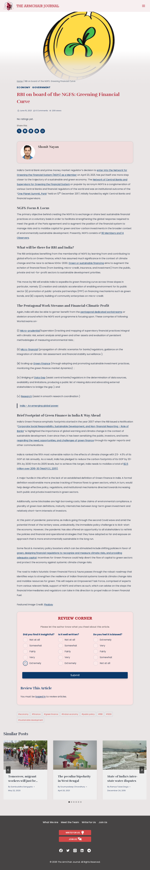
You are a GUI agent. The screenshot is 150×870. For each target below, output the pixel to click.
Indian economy (70, 714)
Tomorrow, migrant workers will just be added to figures (22, 781)
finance (36, 714)
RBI (100, 714)
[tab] (69, 802)
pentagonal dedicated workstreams (101, 312)
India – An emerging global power (39, 405)
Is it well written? (68, 634)
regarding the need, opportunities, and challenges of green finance (55, 440)
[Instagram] (75, 850)
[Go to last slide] (8, 769)
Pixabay (48, 604)
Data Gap (39, 377)
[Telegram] (89, 850)
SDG (108, 714)
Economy (23, 87)
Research (26, 396)
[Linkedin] (82, 850)
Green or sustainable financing (86, 263)
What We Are (50, 822)
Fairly (32, 651)
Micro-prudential (30, 330)
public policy (88, 714)
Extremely (35, 663)
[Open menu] (143, 6)
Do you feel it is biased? (107, 634)
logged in (40, 696)
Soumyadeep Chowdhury (72, 786)
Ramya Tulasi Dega (119, 786)
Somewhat (35, 645)
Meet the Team (70, 822)
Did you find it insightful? (38, 634)
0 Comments (42, 110)
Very (32, 657)
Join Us (103, 822)
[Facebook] (60, 850)
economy (23, 714)
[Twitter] (67, 850)
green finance (51, 714)
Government (41, 87)
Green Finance (41, 363)
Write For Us (89, 822)
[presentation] (25, 755)
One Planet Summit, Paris (32, 193)
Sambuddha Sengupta (22, 786)
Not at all (34, 639)
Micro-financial (29, 349)
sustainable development (30, 720)
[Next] (141, 769)
